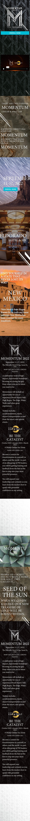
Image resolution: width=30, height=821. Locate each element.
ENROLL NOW (15, 33)
